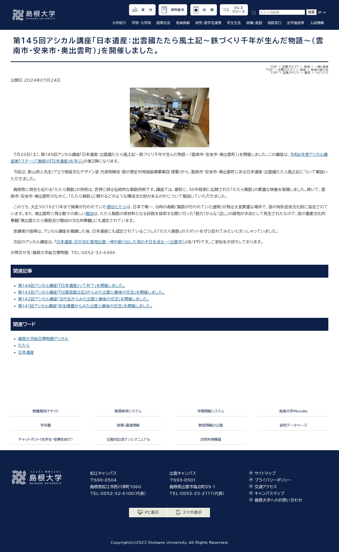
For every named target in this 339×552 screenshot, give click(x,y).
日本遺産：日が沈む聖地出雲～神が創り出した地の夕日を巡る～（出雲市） (120, 242)
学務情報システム (210, 411)
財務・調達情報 (128, 425)
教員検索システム (128, 411)
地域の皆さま (319, 69)
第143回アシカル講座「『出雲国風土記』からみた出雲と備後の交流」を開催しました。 (91, 292)
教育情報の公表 (211, 425)
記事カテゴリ (290, 66)
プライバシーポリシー (273, 480)
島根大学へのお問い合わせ (278, 500)
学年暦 (45, 425)
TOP (273, 66)
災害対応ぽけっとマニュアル (128, 439)
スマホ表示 (192, 512)
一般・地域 (321, 66)
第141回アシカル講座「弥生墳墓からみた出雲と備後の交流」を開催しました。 (85, 306)
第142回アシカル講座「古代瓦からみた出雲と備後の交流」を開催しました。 (83, 299)
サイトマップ (265, 473)
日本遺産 (26, 352)
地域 (307, 66)
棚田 (90, 214)
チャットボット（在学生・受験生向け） (45, 439)
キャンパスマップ (269, 493)
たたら (24, 345)
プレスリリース (238, 9)
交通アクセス (266, 487)
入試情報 (317, 23)
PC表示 (152, 512)
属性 (307, 72)
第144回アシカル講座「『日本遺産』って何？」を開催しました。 (71, 286)
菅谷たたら (116, 207)
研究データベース (293, 425)
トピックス (321, 72)
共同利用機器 (210, 439)
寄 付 (147, 9)
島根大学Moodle (293, 411)
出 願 (208, 9)
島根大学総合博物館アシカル (43, 339)
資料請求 (177, 9)
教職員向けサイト (46, 411)
